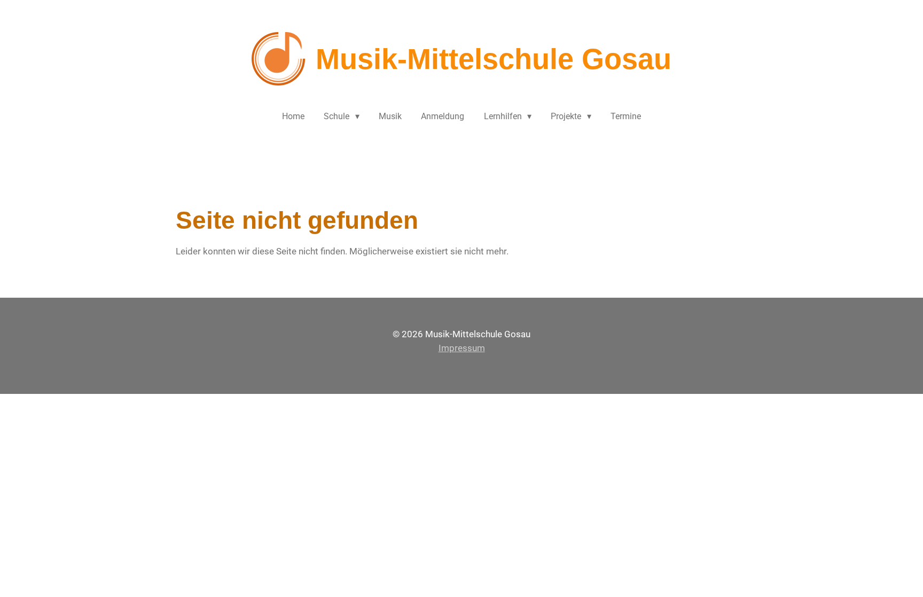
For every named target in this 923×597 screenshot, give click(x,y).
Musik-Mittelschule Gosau (493, 59)
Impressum (462, 348)
